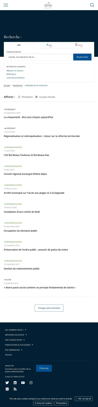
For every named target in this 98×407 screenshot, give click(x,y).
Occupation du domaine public (20, 230)
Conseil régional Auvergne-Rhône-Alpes (25, 173)
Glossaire (8, 355)
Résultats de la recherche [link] (36, 85)
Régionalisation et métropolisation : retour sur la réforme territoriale (42, 136)
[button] (92, 4)
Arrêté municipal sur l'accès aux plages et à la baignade (34, 192)
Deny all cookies (44, 403)
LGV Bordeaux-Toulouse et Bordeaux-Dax (26, 154)
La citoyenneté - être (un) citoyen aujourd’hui (28, 117)
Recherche (17, 85)
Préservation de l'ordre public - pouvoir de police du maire (36, 249)
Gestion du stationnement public (22, 268)
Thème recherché (14, 52)
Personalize (61, 403)
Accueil (7, 85)
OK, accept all (84, 399)
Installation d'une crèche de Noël (22, 211)
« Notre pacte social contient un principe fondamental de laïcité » (39, 287)
